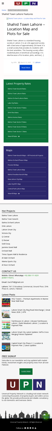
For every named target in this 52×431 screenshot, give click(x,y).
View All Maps (13, 193)
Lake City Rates (13, 103)
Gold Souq (6, 244)
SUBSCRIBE (26, 371)
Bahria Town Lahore (10, 215)
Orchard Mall (7, 251)
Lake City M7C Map (14, 184)
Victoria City (6, 233)
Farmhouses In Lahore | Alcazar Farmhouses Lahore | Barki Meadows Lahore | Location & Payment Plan (29, 323)
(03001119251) (8, 278)
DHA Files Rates (13, 113)
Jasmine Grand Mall (9, 247)
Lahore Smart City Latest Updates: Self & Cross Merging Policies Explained (30, 333)
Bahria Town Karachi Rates (17, 89)
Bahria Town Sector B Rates (17, 127)
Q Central (5, 236)
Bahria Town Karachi (10, 219)
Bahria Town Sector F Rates (17, 108)
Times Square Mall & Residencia (14, 254)
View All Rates (13, 136)
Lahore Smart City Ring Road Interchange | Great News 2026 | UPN (30, 311)
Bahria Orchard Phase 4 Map (18, 160)
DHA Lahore (6, 226)
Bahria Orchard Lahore (11, 222)
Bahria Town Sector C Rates (17, 132)
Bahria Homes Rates (15, 117)
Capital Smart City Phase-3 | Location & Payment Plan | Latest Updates (27, 344)
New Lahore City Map (15, 179)
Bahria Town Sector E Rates (17, 122)
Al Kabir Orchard (8, 258)
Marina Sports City (9, 261)
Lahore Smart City (9, 229)
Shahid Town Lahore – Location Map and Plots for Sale (26, 29)
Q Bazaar (5, 240)
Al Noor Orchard (8, 265)
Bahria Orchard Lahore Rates (18, 98)
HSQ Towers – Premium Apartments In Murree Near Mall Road (29, 300)
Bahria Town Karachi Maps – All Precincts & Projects (25, 155)
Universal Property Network (19, 422)
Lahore (37, 62)
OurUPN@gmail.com (15, 282)
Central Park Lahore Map (16, 189)
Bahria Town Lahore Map (16, 170)
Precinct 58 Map (13, 165)
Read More (26, 67)
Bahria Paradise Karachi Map (18, 174)
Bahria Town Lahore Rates (17, 94)
